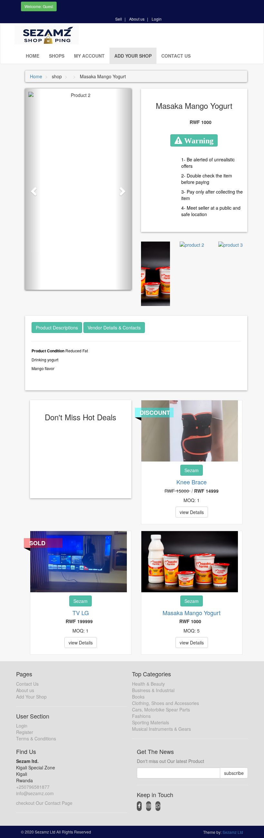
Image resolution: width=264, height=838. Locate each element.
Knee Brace (191, 482)
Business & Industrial (153, 690)
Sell (118, 19)
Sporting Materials (150, 722)
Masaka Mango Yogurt (192, 612)
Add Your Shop (133, 55)
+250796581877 (33, 787)
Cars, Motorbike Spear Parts (161, 709)
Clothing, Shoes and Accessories (165, 703)
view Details (192, 512)
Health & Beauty (148, 684)
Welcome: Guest (38, 6)
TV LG (80, 612)
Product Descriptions (57, 327)
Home (32, 55)
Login (157, 19)
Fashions (141, 716)
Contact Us (176, 55)
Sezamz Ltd (232, 832)
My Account (89, 55)
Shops (56, 55)
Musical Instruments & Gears (161, 729)
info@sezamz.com (35, 793)
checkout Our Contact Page (44, 803)
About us (137, 19)
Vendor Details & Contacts (114, 327)
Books (138, 696)
